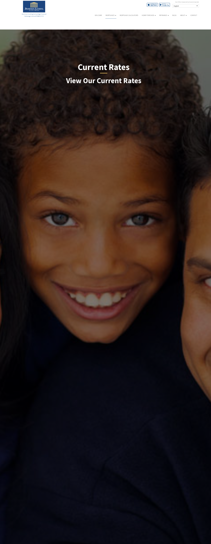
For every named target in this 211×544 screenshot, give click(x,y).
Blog (174, 15)
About (182, 15)
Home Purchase (148, 15)
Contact (193, 15)
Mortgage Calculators (129, 15)
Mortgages (110, 15)
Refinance (163, 15)
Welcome (98, 15)
